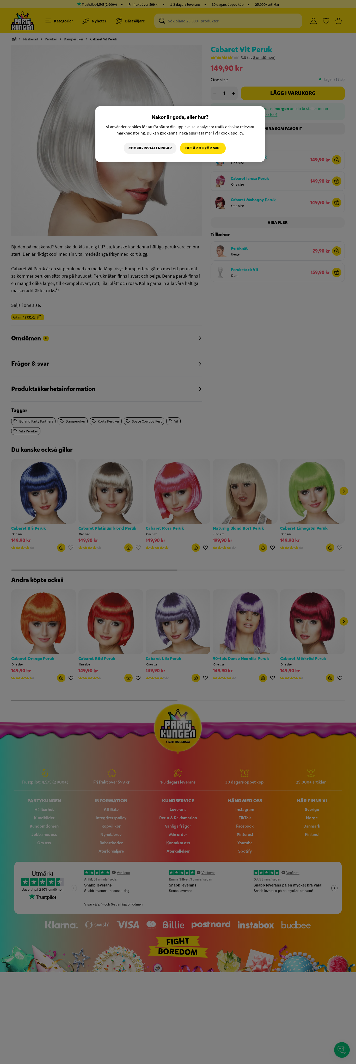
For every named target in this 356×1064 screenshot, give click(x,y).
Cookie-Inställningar (150, 148)
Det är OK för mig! (202, 148)
